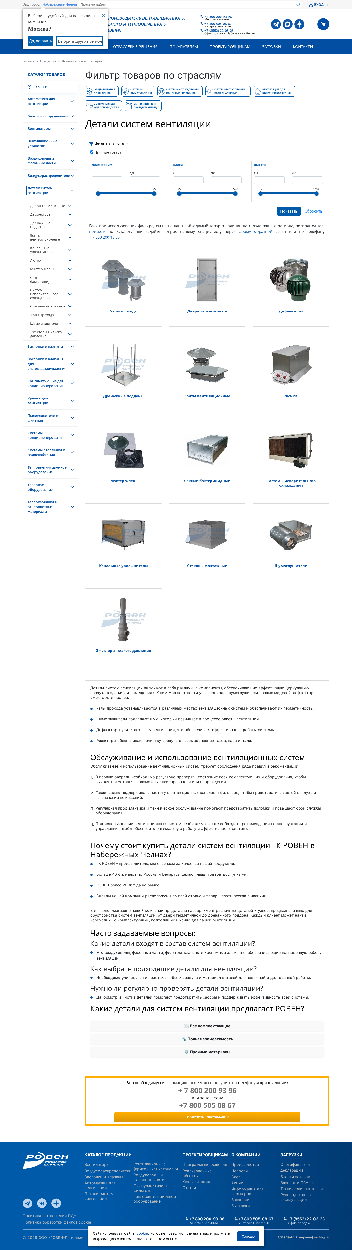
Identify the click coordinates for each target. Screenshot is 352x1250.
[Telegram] (276, 24)
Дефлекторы (40, 214)
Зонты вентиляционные (45, 237)
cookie (142, 1233)
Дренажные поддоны (40, 225)
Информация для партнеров (247, 1191)
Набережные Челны (60, 4)
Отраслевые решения (135, 46)
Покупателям (184, 46)
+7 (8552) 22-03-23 (219, 30)
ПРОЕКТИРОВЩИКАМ (205, 1154)
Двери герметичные (47, 205)
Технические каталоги (301, 1188)
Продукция (48, 61)
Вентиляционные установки (42, 143)
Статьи (189, 1187)
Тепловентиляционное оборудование (47, 469)
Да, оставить (40, 41)
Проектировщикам (230, 46)
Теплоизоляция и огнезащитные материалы (42, 507)
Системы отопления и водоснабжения (46, 452)
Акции (237, 1183)
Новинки (40, 87)
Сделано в (288, 1237)
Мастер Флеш (42, 269)
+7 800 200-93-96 (218, 16)
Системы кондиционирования (45, 435)
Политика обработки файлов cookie (57, 1222)
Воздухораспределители (49, 175)
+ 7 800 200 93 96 (207, 1090)
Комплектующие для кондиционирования (46, 383)
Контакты (303, 46)
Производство (245, 1164)
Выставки (240, 1205)
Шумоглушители (44, 323)
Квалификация (196, 1181)
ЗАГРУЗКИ (291, 1154)
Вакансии (240, 1199)
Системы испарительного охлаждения (44, 294)
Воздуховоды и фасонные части (42, 160)
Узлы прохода (42, 314)
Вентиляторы (39, 128)
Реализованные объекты (197, 1173)
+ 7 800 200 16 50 (104, 237)
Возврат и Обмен (296, 1182)
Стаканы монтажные (48, 306)
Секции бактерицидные (43, 279)
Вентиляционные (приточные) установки (156, 1166)
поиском (97, 231)
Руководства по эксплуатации (295, 1197)
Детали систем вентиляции (40, 190)
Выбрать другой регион (80, 41)
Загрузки (271, 46)
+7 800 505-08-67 (218, 23)
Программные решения (204, 1164)
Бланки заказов (295, 1176)
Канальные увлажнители (41, 250)
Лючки (36, 260)
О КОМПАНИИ (246, 1154)
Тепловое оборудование (40, 487)
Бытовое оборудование (48, 116)
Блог (235, 1177)
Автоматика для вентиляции (41, 101)
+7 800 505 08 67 (207, 1105)
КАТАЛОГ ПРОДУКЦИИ (108, 1154)
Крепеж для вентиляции (38, 400)
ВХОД (321, 4)
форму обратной (255, 231)
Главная (28, 61)
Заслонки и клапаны (45, 346)
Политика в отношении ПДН (50, 1215)
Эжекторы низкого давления (46, 334)
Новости (239, 1171)
